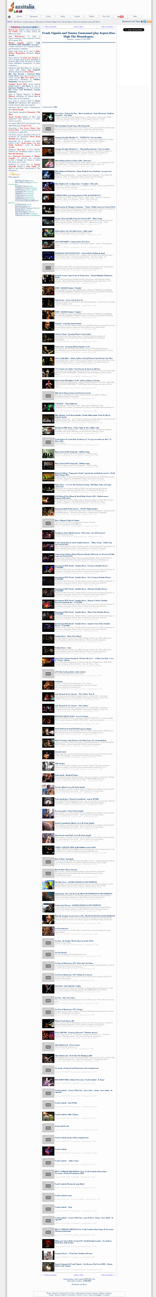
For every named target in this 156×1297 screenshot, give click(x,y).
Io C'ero (72, 1293)
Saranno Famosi (60, 1295)
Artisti (63, 16)
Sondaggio (98, 1295)
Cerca (85, 1295)
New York (106, 16)
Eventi (48, 16)
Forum (79, 1295)
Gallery (91, 16)
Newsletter (71, 1295)
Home (49, 1293)
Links (91, 1295)
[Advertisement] (95, 7)
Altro (135, 16)
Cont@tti (106, 1295)
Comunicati (63, 1293)
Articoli (19, 16)
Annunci (109, 1293)
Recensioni (34, 16)
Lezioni (77, 16)
